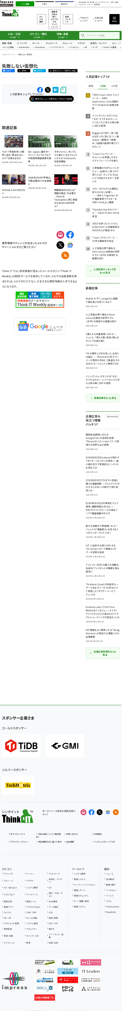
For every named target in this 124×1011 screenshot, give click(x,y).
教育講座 (97, 4)
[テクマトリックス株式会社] (18, 785)
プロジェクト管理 (11, 923)
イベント (109, 895)
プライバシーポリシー (19, 841)
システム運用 (32, 923)
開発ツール (31, 901)
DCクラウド (106, 2)
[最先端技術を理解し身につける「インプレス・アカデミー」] (91, 989)
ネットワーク (51, 43)
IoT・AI (97, 2)
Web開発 (53, 901)
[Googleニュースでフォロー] (108, 812)
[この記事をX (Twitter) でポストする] (48, 90)
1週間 (103, 86)
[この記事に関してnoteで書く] (63, 90)
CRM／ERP (31, 912)
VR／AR (7, 917)
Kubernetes (24, 47)
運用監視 (8, 928)
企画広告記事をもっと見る (105, 653)
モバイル (7, 912)
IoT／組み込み (10, 887)
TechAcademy (112, 906)
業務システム (79, 879)
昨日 (91, 86)
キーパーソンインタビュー (85, 884)
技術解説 (110, 879)
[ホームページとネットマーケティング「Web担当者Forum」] (91, 963)
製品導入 (64, 4)
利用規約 (98, 834)
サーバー (36, 43)
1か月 (114, 86)
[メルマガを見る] (83, 812)
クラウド (81, 43)
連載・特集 (7, 43)
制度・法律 (53, 942)
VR (86, 47)
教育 (28, 942)
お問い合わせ (72, 834)
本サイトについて (17, 834)
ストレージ (67, 43)
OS (50, 887)
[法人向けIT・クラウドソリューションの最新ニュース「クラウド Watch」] (67, 972)
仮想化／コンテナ (98, 43)
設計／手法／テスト (56, 894)
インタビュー (74, 47)
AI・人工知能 (8, 47)
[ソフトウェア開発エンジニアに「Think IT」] (67, 963)
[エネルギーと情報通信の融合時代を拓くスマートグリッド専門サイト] (44, 980)
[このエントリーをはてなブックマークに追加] (55, 90)
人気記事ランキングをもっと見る (105, 271)
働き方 (51, 928)
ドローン (90, 4)
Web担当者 (82, 2)
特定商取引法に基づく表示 (50, 841)
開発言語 (8, 901)
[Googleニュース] (70, 245)
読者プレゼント (68, 19)
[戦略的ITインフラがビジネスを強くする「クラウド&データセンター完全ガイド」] (44, 963)
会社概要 (70, 841)
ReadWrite (111, 912)
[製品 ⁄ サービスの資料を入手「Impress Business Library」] (91, 980)
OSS (51, 912)
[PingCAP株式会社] (21, 746)
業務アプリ (8, 906)
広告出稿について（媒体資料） (48, 835)
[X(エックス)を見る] (100, 812)
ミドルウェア (9, 894)
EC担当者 (90, 2)
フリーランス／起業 (56, 936)
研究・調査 (114, 2)
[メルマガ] (60, 235)
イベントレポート (57, 47)
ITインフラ (22, 43)
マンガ (95, 47)
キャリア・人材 (32, 935)
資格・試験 (8, 935)
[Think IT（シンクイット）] (17, 820)
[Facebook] (70, 235)
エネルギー (82, 4)
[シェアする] (40, 90)
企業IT (44, 4)
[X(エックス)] (60, 245)
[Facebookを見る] (91, 812)
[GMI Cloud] (65, 746)
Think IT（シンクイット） (15, 12)
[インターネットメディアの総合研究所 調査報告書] (44, 972)
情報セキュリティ (81, 895)
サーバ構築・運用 (81, 901)
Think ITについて (84, 19)
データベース (32, 894)
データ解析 (53, 906)
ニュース (109, 873)
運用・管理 (53, 917)
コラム (108, 901)
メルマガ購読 (41, 19)
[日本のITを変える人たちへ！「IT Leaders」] (91, 972)
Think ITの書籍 (109, 47)
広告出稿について (99, 19)
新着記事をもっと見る (105, 397)
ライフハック (9, 942)
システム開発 (32, 887)
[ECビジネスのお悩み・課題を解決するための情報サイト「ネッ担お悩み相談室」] (44, 998)
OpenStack (40, 47)
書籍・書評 (110, 884)
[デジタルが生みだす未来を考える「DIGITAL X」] (44, 989)
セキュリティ (31, 928)
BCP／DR (53, 923)
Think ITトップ (8, 54)
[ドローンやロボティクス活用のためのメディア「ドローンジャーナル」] (67, 989)
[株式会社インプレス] (14, 981)
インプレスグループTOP (104, 841)
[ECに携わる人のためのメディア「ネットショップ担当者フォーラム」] (67, 980)
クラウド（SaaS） (33, 906)
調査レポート (79, 890)
